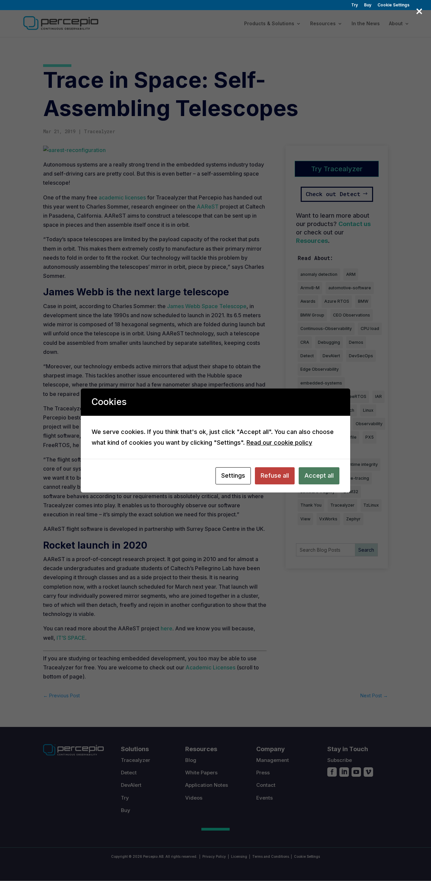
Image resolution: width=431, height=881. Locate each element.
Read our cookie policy (279, 442)
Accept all (319, 475)
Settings (233, 475)
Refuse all (275, 475)
